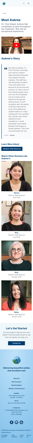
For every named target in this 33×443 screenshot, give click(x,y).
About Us (16, 378)
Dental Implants (16, 385)
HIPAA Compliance (14, 436)
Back (4, 13)
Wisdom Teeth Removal (12, 149)
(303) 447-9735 (16, 412)
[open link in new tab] (11, 422)
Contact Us (17, 343)
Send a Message (16, 414)
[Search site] (23, 3)
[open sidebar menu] (28, 3)
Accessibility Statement (4, 436)
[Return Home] (4, 3)
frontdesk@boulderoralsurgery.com (16, 410)
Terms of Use (29, 436)
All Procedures (16, 382)
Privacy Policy (22, 436)
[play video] (16, 45)
